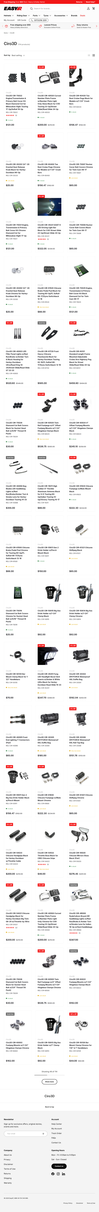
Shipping (7, 1178)
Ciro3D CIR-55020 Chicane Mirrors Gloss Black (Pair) (79, 855)
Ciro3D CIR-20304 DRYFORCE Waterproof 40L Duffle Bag (79, 677)
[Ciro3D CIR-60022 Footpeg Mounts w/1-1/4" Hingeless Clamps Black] (81, 961)
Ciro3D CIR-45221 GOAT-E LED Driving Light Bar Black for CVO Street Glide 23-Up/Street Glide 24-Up (49, 229)
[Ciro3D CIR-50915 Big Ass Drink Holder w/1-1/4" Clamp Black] (49, 593)
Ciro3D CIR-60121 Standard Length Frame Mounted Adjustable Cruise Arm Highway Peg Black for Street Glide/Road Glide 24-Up (80, 358)
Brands (74, 15)
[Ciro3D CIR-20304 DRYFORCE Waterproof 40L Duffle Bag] (81, 656)
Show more (49, 1082)
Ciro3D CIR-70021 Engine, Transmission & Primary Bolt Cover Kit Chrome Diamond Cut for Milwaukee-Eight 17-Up (17, 230)
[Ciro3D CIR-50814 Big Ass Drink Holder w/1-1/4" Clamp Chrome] (81, 593)
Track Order (56, 1133)
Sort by (7, 55)
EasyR (11, 1198)
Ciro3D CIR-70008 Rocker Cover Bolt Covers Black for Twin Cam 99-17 (80, 227)
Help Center (56, 1124)
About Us (8, 1155)
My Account (9, 20)
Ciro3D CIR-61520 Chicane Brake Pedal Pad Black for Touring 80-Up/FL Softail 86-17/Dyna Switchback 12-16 (49, 293)
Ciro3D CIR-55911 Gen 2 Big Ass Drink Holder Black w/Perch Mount (17, 798)
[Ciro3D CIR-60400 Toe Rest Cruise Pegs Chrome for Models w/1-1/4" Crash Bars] (49, 146)
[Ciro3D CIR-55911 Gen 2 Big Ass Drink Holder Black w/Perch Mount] (18, 777)
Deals (82, 15)
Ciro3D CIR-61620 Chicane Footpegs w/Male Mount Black (81, 489)
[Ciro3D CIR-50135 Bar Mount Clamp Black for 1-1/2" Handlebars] (18, 656)
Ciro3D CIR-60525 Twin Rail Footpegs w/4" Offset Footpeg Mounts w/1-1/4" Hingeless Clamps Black (49, 427)
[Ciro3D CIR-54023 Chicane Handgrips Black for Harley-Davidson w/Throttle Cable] (18, 835)
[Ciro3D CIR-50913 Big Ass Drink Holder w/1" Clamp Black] (49, 1024)
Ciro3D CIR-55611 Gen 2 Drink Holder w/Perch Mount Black (48, 550)
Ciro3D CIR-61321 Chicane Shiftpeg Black (80, 548)
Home (6, 33)
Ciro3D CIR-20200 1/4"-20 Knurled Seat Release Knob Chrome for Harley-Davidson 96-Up (17, 292)
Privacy (7, 1159)
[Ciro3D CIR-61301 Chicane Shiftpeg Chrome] (81, 777)
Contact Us (56, 1142)
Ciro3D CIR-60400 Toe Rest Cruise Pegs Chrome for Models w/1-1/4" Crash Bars (49, 168)
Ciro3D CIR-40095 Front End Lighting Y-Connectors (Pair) (17, 740)
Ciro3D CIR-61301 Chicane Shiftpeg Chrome (81, 796)
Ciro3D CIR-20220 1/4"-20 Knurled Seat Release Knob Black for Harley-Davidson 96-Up (17, 168)
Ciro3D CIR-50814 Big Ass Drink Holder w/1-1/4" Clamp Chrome (80, 613)
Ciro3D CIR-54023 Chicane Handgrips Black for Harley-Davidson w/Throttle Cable (17, 857)
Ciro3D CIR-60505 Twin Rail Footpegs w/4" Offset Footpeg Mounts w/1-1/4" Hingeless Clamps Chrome (49, 983)
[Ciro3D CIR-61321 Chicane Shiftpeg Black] (81, 529)
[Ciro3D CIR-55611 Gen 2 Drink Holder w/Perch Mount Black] (49, 529)
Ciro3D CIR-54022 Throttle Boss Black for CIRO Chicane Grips (48, 855)
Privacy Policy (67, 1203)
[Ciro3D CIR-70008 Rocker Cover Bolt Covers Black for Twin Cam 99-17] (81, 207)
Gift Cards (21, 20)
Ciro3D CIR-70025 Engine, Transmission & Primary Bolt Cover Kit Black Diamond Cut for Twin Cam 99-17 (80, 293)
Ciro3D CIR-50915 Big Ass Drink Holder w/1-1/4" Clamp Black (49, 613)
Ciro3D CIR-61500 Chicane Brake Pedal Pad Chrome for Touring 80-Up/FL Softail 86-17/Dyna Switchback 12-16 (18, 553)
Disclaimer (8, 1164)
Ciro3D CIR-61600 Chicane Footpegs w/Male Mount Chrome (49, 798)
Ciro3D (12, 33)
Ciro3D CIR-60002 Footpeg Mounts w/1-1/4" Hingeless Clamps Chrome (17, 1045)
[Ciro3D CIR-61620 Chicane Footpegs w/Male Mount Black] (81, 468)
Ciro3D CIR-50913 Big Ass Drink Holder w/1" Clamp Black (49, 1045)
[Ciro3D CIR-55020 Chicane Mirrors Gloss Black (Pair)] (81, 835)
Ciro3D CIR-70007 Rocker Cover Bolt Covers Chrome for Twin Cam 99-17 (81, 167)
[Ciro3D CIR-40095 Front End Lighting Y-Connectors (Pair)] (18, 719)
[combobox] (53, 8)
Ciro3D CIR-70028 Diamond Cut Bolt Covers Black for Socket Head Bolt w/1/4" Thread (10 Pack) (17, 984)
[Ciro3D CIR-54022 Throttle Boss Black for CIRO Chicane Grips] (49, 835)
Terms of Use (9, 1169)
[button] (93, 8)
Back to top (49, 1107)
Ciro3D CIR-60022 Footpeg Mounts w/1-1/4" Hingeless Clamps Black (80, 982)
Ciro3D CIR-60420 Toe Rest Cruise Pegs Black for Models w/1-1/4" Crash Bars (81, 100)
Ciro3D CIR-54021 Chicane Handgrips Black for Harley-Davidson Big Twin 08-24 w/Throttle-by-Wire (17, 917)
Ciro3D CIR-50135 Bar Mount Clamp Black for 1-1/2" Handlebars (17, 677)
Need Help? (90, 2)
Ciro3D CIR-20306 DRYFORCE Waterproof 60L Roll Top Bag (79, 740)
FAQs (53, 1138)
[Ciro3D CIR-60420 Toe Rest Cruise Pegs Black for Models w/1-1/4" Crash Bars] (81, 78)
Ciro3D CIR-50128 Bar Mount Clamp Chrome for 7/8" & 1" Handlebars (80, 1045)
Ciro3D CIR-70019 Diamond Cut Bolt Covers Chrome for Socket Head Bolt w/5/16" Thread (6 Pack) (17, 616)
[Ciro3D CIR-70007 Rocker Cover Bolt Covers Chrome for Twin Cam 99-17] (81, 146)
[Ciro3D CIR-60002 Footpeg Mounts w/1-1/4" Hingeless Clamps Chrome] (18, 1024)
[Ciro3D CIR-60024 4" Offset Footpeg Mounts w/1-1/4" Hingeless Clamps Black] (81, 405)
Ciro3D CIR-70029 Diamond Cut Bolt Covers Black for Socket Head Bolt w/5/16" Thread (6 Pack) (17, 428)
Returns (79, 2)
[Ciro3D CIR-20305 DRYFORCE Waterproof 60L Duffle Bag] (49, 719)
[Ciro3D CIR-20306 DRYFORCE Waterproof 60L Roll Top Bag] (81, 719)
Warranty (8, 1183)
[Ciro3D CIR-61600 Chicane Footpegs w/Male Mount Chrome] (49, 777)
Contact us (59, 1166)
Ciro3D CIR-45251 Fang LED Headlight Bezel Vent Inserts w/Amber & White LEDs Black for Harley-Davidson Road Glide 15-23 (49, 679)
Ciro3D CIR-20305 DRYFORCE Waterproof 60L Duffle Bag (48, 740)
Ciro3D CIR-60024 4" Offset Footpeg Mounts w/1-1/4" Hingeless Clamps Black (81, 427)
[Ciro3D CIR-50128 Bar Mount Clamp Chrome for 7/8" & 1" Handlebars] (81, 1024)
